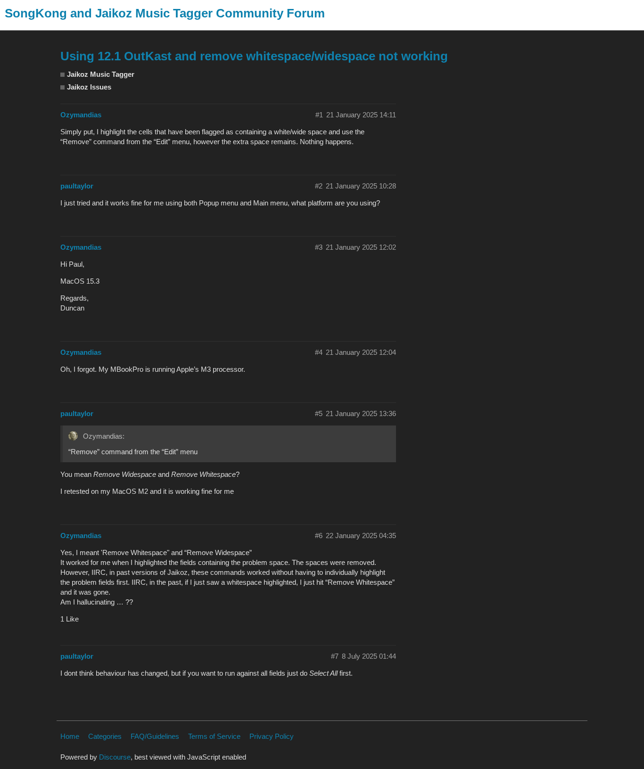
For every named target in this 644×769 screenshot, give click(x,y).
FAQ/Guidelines (155, 736)
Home (69, 736)
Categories (105, 736)
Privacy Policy (271, 736)
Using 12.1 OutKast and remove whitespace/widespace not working (254, 56)
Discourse (115, 757)
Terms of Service (214, 736)
